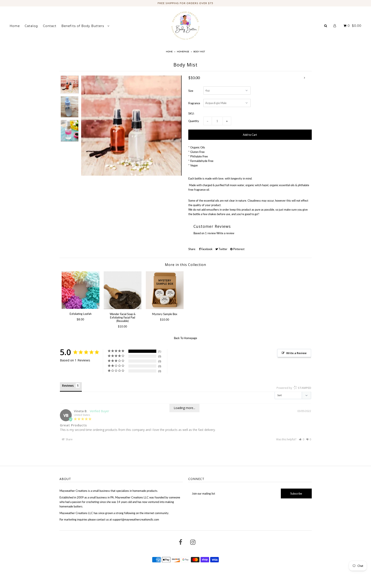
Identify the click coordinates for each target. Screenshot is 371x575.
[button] (301, 439)
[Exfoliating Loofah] (80, 290)
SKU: (191, 113)
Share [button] (69, 439)
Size (190, 90)
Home (15, 26)
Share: (192, 249)
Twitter (222, 249)
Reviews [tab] (68, 385)
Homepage (183, 51)
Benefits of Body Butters (83, 26)
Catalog (31, 26)
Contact (49, 26)
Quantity (193, 121)
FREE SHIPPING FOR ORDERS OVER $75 (185, 3)
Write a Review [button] (296, 353)
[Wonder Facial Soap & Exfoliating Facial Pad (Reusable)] (122, 290)
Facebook (207, 249)
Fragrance (194, 103)
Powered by (294, 388)
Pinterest (239, 249)
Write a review (225, 233)
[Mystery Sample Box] (165, 290)
